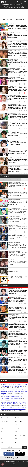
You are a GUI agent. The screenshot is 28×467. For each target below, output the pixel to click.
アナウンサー (3, 435)
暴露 (16, 438)
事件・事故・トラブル (5, 417)
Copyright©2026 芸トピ (14, 463)
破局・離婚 (17, 431)
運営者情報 (9, 458)
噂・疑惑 (17, 417)
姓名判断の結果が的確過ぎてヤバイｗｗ (17, 278)
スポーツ (3, 428)
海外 (16, 442)
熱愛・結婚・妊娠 (18, 421)
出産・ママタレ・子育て (20, 435)
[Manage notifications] (2, 464)
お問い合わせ (19, 458)
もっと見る (14, 376)
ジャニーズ (3, 424)
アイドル (17, 428)
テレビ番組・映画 (4, 421)
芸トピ (4, 2)
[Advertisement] (14, 13)
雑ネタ (2, 438)
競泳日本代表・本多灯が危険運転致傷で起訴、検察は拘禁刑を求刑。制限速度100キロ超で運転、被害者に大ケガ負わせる (14, 391)
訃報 (2, 442)
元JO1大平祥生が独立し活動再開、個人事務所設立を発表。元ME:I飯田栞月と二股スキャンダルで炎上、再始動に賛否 (14, 404)
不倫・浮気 (3, 431)
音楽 (16, 424)
